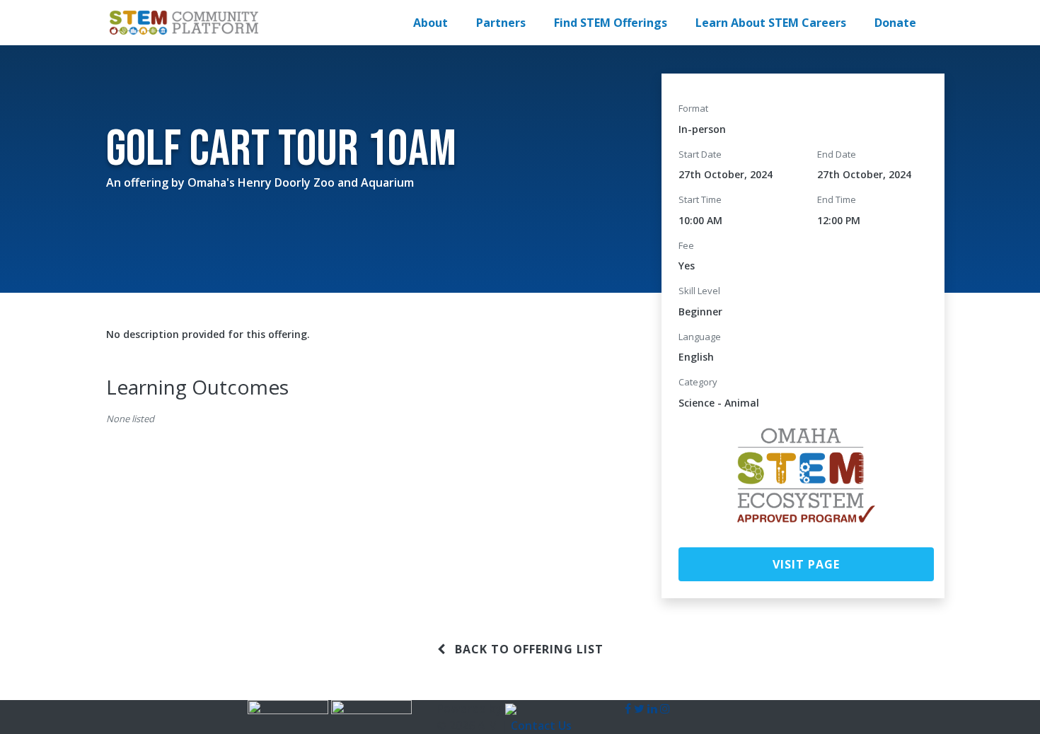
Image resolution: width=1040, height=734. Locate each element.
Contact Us (541, 725)
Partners (501, 22)
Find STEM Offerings (610, 22)
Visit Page (806, 564)
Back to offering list (527, 649)
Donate (895, 22)
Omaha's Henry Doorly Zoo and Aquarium (300, 182)
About (430, 22)
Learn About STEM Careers (770, 22)
